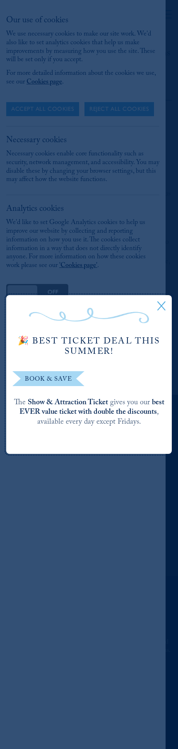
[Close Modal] (161, 306)
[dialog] (89, 374)
